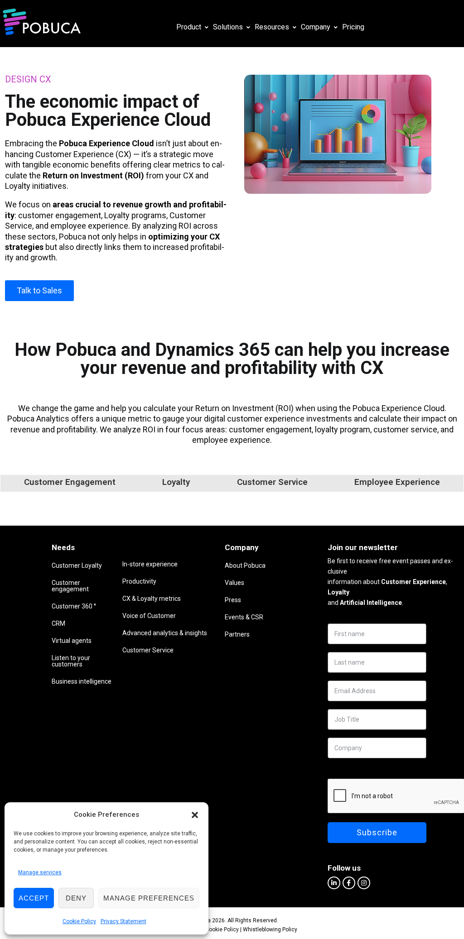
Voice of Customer (149, 615)
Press (233, 600)
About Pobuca (245, 565)
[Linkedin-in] (334, 883)
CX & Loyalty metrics (151, 598)
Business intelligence (81, 681)
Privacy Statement (123, 921)
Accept (34, 898)
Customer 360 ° (74, 606)
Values (234, 582)
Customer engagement (70, 586)
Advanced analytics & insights (164, 633)
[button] (194, 814)
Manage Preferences (148, 898)
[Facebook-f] (349, 883)
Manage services (40, 872)
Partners (237, 634)
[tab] (69, 483)
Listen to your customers (71, 661)
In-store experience (150, 564)
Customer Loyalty (77, 565)
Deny (76, 898)
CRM (58, 623)
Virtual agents (72, 640)
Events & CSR (244, 617)
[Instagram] (364, 883)
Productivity (139, 581)
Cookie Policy (79, 921)
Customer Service (148, 650)
